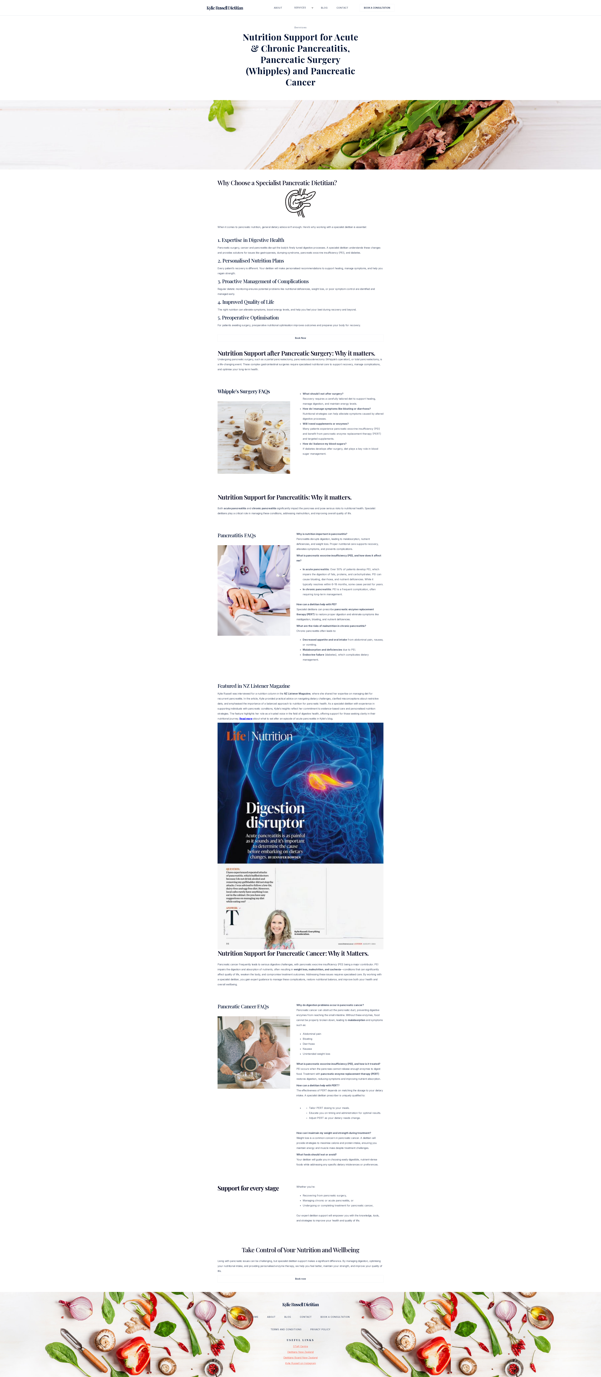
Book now (300, 1278)
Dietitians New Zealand (300, 1352)
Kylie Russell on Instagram (300, 1363)
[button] (302, 7)
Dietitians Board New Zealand (300, 1357)
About (278, 7)
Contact (342, 7)
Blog (324, 7)
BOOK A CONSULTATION (377, 7)
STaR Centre (300, 1346)
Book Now (300, 338)
